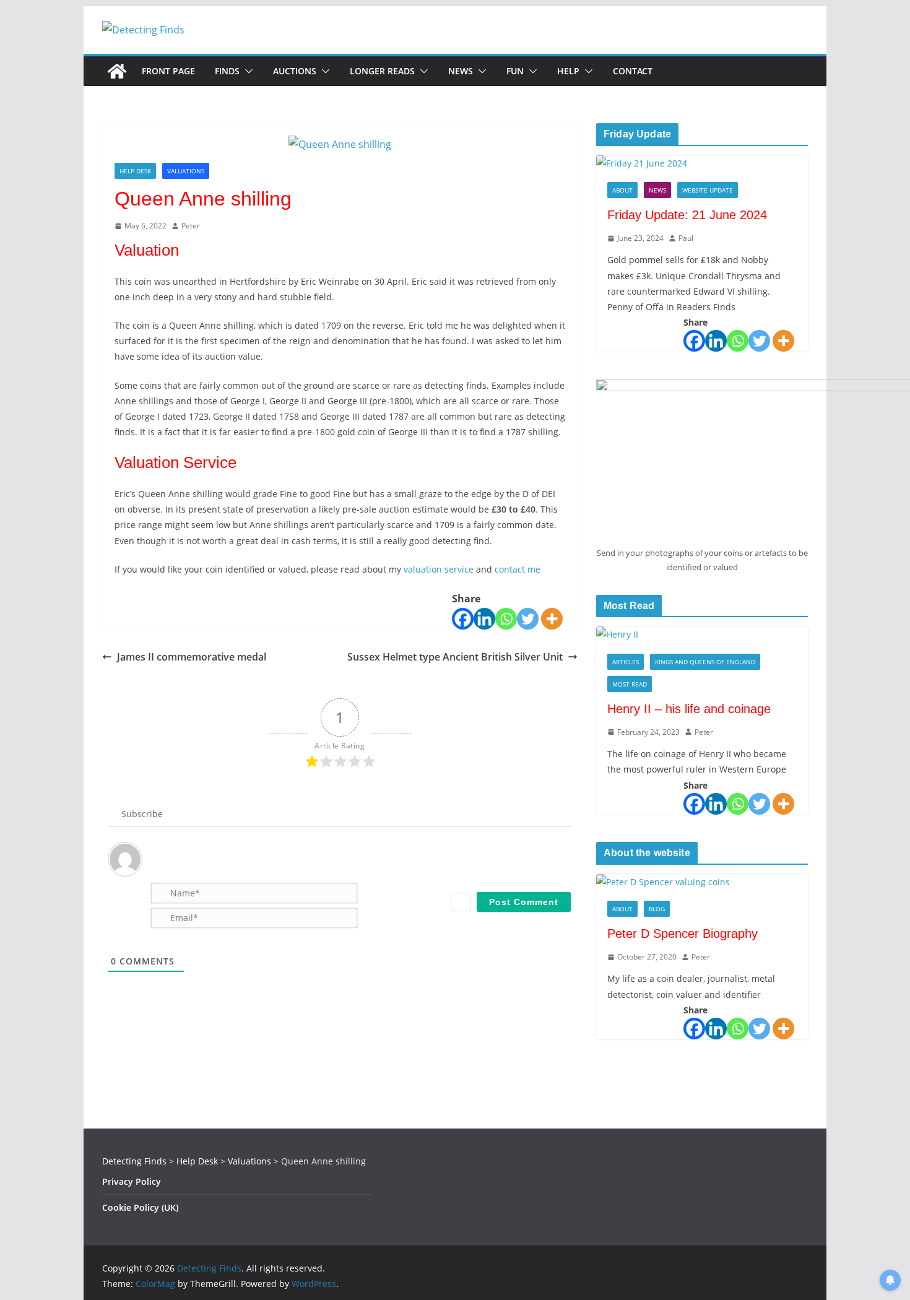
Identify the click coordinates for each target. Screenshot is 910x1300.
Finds (227, 71)
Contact (632, 71)
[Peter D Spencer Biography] (702, 882)
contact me (517, 569)
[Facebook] (463, 619)
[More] (552, 619)
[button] (246, 71)
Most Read (629, 684)
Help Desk (135, 171)
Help (568, 71)
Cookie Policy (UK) (140, 1207)
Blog (657, 908)
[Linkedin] (484, 619)
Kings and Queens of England (705, 661)
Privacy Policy (131, 1181)
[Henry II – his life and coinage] (702, 634)
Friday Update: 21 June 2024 (687, 215)
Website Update (707, 190)
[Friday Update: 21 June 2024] (702, 163)
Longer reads (382, 71)
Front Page (168, 71)
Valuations (185, 171)
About (622, 190)
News (460, 71)
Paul (685, 238)
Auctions (294, 71)
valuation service (439, 569)
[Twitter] (528, 619)
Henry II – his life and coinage (689, 709)
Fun (515, 71)
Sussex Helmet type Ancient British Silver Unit (455, 657)
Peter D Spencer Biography (682, 933)
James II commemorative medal (191, 657)
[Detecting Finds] (117, 71)
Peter (190, 225)
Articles (625, 661)
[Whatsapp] (506, 619)
